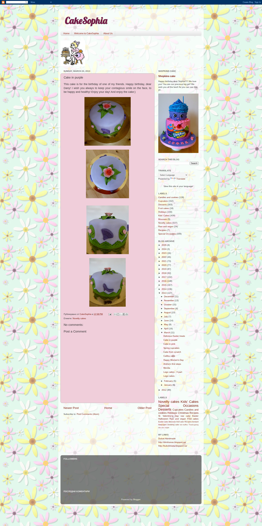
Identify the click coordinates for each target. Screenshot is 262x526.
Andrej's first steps (172, 364)
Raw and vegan (165, 226)
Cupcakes (163, 201)
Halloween (163, 419)
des (159, 427)
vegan (167, 427)
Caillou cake (169, 356)
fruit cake (180, 422)
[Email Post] (109, 314)
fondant (195, 422)
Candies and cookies (168, 197)
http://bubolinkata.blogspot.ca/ (172, 446)
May (166, 324)
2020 (164, 265)
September (169, 308)
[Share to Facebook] (123, 314)
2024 (164, 249)
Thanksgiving (193, 425)
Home (66, 33)
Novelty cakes (79, 318)
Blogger (136, 499)
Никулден (162, 425)
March (167, 332)
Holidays (162, 212)
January (168, 385)
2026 (164, 245)
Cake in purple (170, 340)
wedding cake (173, 425)
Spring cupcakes (171, 348)
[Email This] (115, 314)
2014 (164, 289)
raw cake (185, 416)
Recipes (194, 412)
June (166, 320)
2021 (164, 261)
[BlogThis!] (118, 314)
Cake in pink (169, 344)
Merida (166, 368)
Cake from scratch (172, 352)
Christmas (183, 412)
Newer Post (71, 407)
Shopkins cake (166, 76)
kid (181, 425)
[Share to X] (121, 314)
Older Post (144, 407)
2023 (164, 253)
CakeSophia (86, 20)
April (166, 328)
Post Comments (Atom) (88, 414)
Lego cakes (169, 376)
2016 (164, 281)
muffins (185, 425)
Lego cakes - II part (172, 372)
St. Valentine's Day (168, 416)
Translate (180, 179)
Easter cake (163, 422)
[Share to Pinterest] (126, 314)
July (166, 316)
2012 (164, 390)
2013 (164, 293)
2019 (164, 269)
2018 (164, 273)
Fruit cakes (163, 208)
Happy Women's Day (173, 360)
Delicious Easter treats (174, 336)
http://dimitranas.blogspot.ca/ (172, 442)
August (167, 312)
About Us (108, 33)
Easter (195, 416)
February (168, 381)
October (168, 304)
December (169, 296)
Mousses (162, 219)
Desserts (162, 205)
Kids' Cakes (164, 215)
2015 (164, 285)
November (169, 300)
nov (162, 427)
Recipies (162, 230)
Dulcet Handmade (167, 438)
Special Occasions (167, 234)
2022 (164, 257)
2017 (164, 277)
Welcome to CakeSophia (86, 33)
